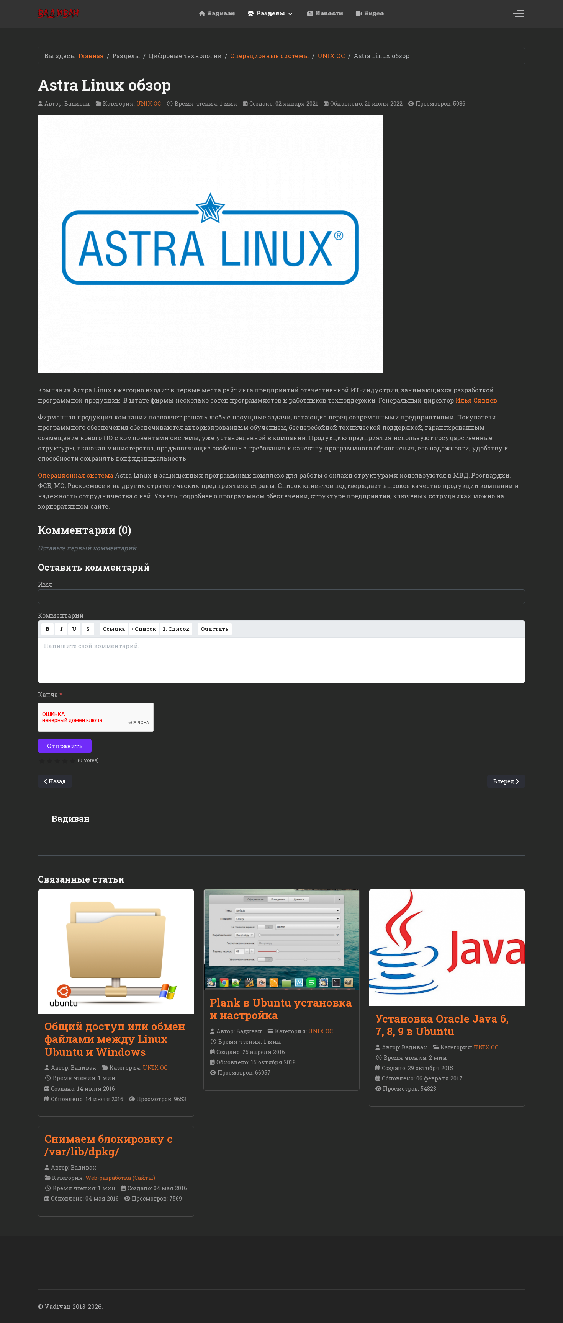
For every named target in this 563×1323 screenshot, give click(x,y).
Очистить (215, 628)
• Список (144, 628)
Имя (45, 584)
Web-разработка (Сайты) (120, 1177)
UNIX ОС (148, 103)
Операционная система (75, 475)
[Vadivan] (58, 13)
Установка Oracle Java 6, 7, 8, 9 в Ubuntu (442, 1024)
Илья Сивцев (476, 400)
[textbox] (281, 660)
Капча (50, 694)
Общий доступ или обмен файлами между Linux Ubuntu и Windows (114, 1039)
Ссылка (114, 628)
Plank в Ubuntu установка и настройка (281, 1008)
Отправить (65, 746)
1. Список (176, 628)
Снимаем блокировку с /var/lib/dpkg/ (108, 1145)
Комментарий (60, 615)
